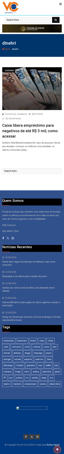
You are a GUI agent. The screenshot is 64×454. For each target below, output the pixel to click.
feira (49, 359)
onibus (36, 371)
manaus (7, 371)
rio (27, 378)
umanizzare (30, 384)
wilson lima (54, 384)
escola (17, 359)
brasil (33, 340)
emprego (38, 353)
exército (39, 359)
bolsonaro (22, 340)
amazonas (9, 340)
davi (55, 347)
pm (11, 378)
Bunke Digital (53, 444)
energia (7, 359)
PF (5, 378)
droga (27, 353)
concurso (16, 347)
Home (7, 49)
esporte (28, 359)
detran (7, 353)
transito (17, 384)
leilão (48, 365)
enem (48, 353)
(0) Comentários (13, 118)
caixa (41, 340)
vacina (43, 384)
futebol (19, 365)
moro (26, 371)
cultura (36, 347)
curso (46, 347)
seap (43, 378)
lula (56, 365)
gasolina (31, 365)
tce (51, 378)
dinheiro (17, 353)
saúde (35, 378)
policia (19, 378)
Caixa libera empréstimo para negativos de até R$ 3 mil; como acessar (30, 130)
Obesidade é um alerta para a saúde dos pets (24, 276)
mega (18, 371)
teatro (7, 384)
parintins (47, 371)
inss (40, 365)
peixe (57, 371)
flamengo (8, 365)
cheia (50, 340)
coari (6, 347)
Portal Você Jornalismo (16, 114)
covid (27, 347)
